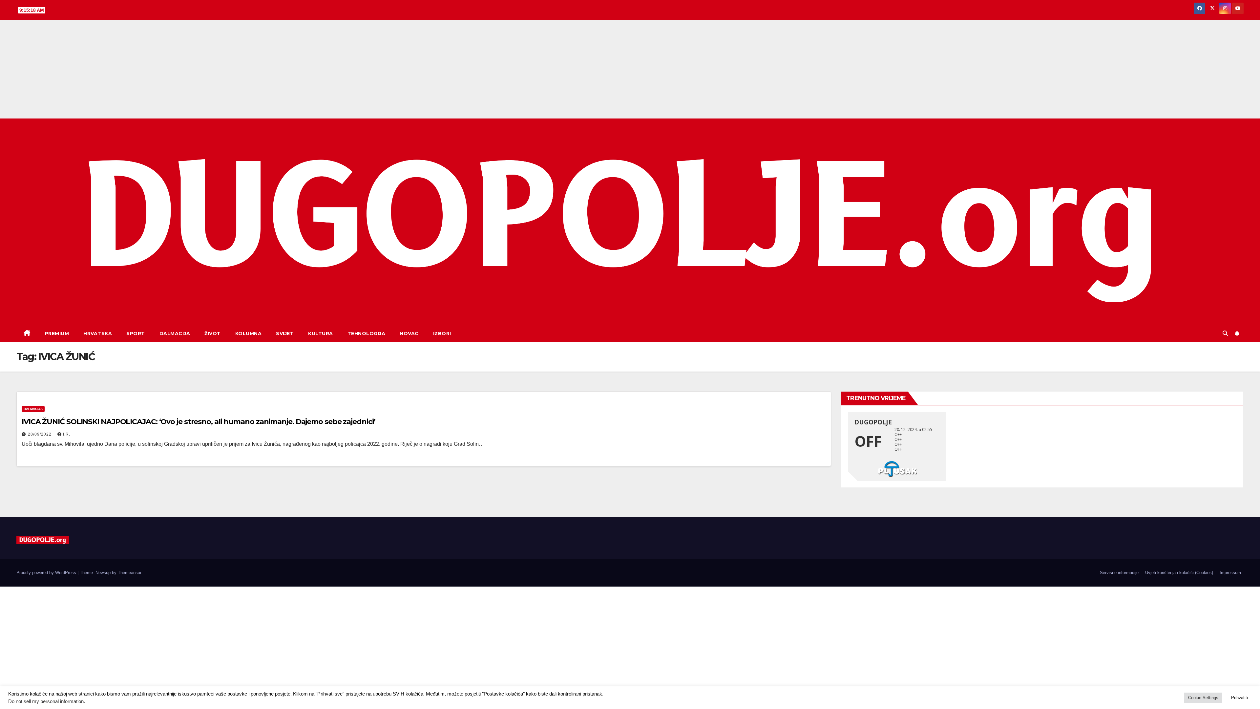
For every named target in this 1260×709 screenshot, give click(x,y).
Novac (409, 333)
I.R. (66, 434)
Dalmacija (174, 333)
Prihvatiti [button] (1239, 697)
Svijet (285, 333)
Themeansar (129, 572)
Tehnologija (366, 333)
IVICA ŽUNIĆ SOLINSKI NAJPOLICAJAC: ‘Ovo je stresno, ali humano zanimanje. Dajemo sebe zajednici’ (198, 421)
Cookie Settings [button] (1203, 697)
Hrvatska (97, 333)
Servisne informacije (1119, 572)
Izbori (442, 333)
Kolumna (248, 333)
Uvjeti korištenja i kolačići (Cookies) (1179, 572)
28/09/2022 (40, 434)
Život (212, 333)
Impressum (1230, 572)
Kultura (320, 333)
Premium (57, 333)
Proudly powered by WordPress (46, 572)
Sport (135, 333)
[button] (1225, 333)
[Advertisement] (630, 69)
